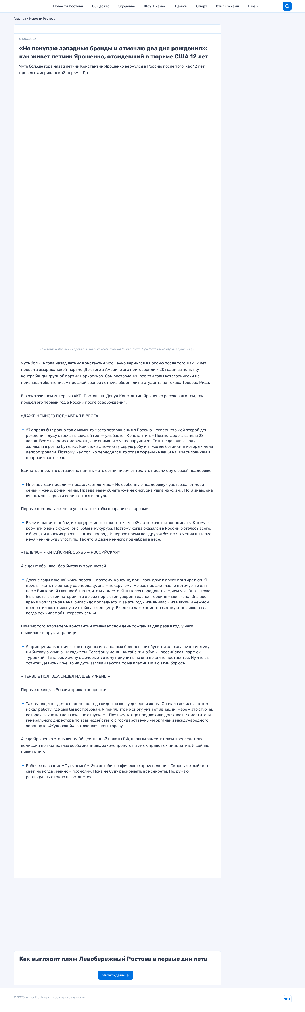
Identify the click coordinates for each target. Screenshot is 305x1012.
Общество (100, 6)
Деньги (181, 6)
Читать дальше (115, 975)
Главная (20, 19)
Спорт (201, 6)
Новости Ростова (68, 6)
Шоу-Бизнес (155, 6)
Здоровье (126, 6)
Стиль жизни (227, 6)
